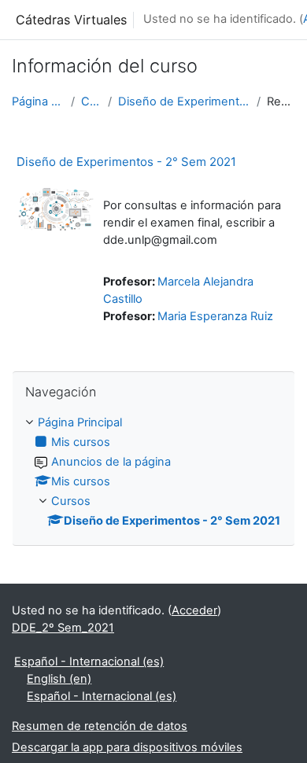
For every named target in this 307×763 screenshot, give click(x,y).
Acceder (194, 610)
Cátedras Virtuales (71, 20)
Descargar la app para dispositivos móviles (127, 747)
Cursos (91, 101)
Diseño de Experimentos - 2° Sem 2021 (184, 101)
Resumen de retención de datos (99, 726)
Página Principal (38, 101)
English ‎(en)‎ (59, 679)
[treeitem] (153, 472)
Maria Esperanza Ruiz (215, 316)
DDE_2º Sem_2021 (63, 628)
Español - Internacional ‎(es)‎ (89, 661)
